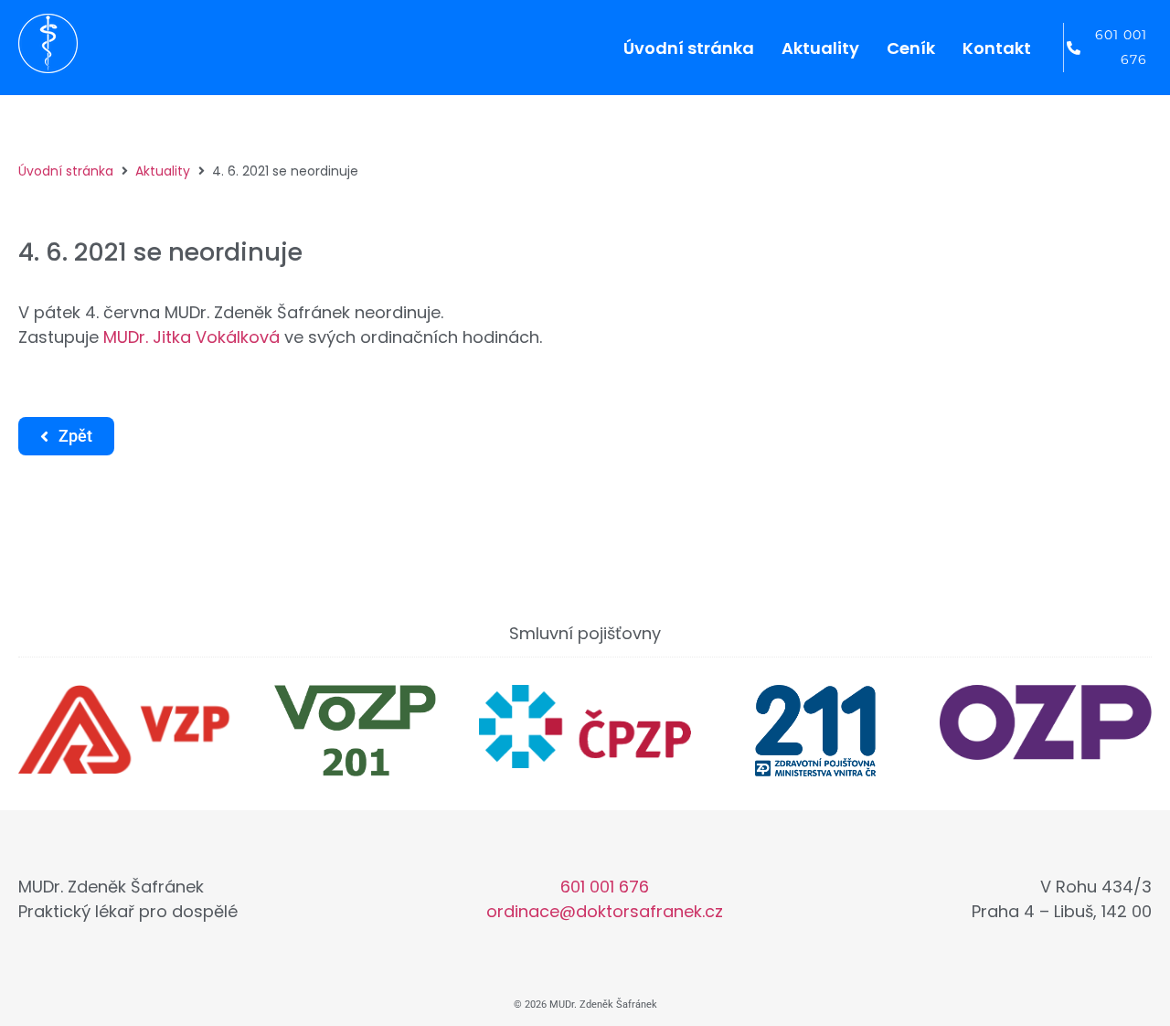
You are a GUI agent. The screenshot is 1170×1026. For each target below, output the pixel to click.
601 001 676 (604, 886)
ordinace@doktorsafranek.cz (604, 911)
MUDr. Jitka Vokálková (191, 337)
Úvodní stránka (65, 171)
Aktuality (162, 171)
